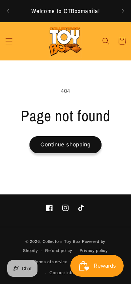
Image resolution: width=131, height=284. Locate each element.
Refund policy (58, 250)
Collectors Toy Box (62, 241)
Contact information (68, 273)
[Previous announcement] (8, 11)
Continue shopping (65, 144)
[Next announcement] (123, 11)
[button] (9, 41)
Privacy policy (94, 250)
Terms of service (50, 262)
